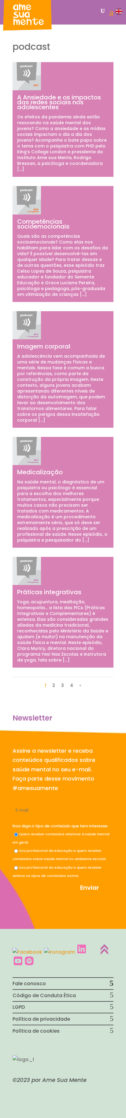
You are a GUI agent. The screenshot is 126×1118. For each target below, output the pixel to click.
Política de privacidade (41, 1019)
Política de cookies (36, 1030)
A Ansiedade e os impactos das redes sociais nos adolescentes (59, 102)
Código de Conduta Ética (44, 995)
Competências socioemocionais (43, 224)
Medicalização (40, 472)
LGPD (19, 1007)
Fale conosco (29, 983)
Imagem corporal (43, 346)
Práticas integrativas (49, 592)
